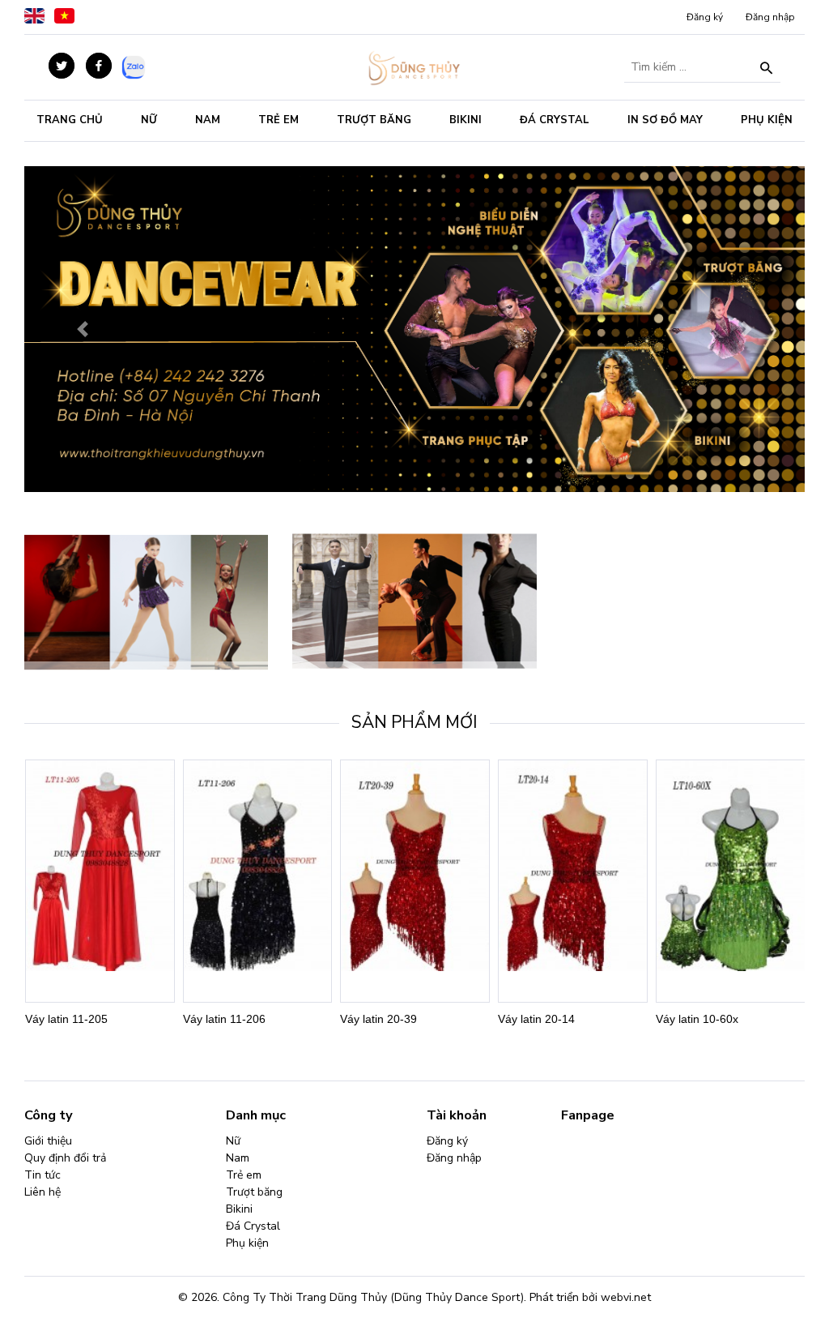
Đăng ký (705, 17)
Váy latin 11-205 (66, 1018)
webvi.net (626, 1297)
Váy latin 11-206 (224, 1018)
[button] (83, 329)
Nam (207, 120)
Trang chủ (69, 120)
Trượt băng (374, 120)
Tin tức (42, 1175)
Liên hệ (42, 1192)
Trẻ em (278, 120)
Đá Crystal (554, 120)
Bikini (465, 120)
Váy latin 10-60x (697, 1018)
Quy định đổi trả (65, 1158)
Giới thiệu (48, 1141)
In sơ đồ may (665, 120)
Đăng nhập (770, 17)
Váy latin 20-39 (378, 1018)
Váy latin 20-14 (536, 1018)
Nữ (149, 120)
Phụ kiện (767, 120)
